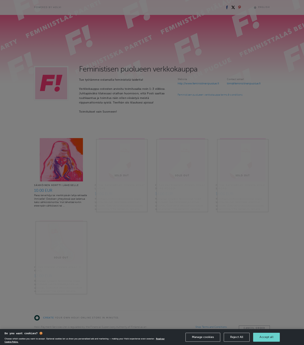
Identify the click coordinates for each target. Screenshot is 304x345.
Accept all (266, 337)
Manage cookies (203, 337)
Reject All (236, 337)
